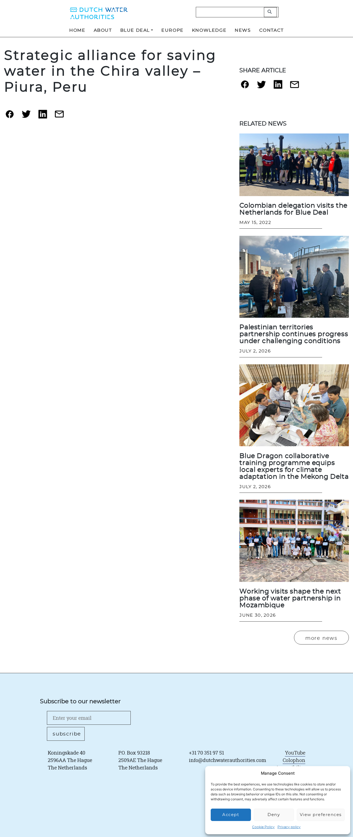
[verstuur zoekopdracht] (270, 12)
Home (77, 30)
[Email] (59, 116)
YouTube (295, 752)
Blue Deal (135, 30)
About (103, 30)
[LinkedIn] (42, 116)
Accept (230, 815)
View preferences (321, 815)
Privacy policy (289, 827)
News (243, 30)
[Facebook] (9, 116)
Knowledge (209, 30)
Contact (271, 30)
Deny (274, 815)
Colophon (294, 760)
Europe (172, 30)
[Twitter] (26, 116)
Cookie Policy (263, 827)
